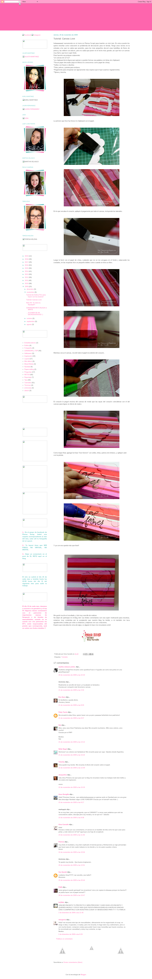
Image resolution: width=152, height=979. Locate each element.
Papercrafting (29, 369)
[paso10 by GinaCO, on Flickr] (91, 541)
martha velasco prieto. (67, 667)
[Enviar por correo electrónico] (84, 654)
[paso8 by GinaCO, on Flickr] (91, 448)
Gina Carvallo (64, 824)
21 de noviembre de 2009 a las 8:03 (71, 705)
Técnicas (27, 385)
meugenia (62, 919)
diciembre (30, 289)
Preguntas (28, 372)
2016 (27, 265)
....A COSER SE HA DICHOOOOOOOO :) (34, 313)
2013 (27, 274)
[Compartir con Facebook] (90, 654)
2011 (27, 280)
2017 (27, 262)
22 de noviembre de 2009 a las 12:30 (72, 768)
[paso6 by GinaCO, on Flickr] (91, 348)
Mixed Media (28, 364)
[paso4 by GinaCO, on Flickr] (91, 255)
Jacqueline (63, 775)
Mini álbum (28, 361)
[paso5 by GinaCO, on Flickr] (91, 306)
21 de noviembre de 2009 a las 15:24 (72, 755)
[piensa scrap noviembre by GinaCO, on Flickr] (91, 610)
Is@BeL (61, 902)
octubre (29, 318)
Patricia (61, 842)
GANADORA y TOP (31, 351)
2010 (27, 283)
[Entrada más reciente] (62, 958)
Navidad (27, 367)
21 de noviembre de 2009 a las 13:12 (72, 742)
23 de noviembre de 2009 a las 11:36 (72, 835)
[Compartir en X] (88, 654)
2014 (27, 271)
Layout (26, 359)
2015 (27, 268)
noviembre (31, 292)
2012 (27, 277)
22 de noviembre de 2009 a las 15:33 (72, 787)
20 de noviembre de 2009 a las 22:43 (72, 675)
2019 (27, 256)
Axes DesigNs (64, 794)
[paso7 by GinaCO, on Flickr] (91, 397)
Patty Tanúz (63, 712)
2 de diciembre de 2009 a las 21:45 (71, 912)
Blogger (83, 974)
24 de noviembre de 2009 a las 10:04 (72, 852)
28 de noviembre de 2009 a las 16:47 (72, 895)
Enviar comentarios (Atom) (73, 962)
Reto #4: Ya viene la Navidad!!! (33, 304)
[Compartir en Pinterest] (92, 654)
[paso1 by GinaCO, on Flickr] (91, 116)
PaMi (60, 887)
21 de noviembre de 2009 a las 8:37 (71, 718)
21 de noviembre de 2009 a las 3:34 (71, 690)
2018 (27, 259)
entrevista (27, 388)
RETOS (27, 374)
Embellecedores (30, 343)
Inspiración (28, 356)
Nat (60, 725)
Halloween (28, 353)
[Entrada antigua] (121, 958)
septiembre (31, 321)
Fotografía (28, 348)
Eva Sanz (62, 697)
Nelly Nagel (63, 749)
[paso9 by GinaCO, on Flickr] (91, 499)
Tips (25, 380)
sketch (26, 390)
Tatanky (62, 762)
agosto (29, 324)
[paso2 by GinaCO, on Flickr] (91, 165)
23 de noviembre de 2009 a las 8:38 (71, 817)
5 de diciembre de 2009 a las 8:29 (71, 934)
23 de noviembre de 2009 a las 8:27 (71, 802)
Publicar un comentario (64, 939)
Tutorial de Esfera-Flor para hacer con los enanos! (36, 296)
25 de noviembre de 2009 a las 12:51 (72, 865)
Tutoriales (64, 657)
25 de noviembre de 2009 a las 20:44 (72, 880)
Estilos (26, 345)
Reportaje (27, 377)
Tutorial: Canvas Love (34, 300)
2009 (27, 286)
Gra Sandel (63, 872)
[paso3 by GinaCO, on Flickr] (91, 206)
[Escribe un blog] (86, 654)
